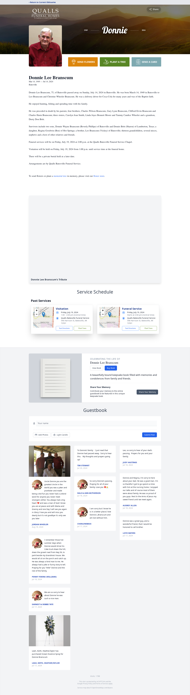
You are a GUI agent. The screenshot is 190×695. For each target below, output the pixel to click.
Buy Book (111, 368)
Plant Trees (82, 328)
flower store (98, 175)
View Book (96, 368)
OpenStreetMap (98, 688)
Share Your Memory (147, 392)
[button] (43, 314)
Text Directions (64, 328)
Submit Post (149, 435)
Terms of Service (102, 683)
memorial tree (60, 175)
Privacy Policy (88, 683)
